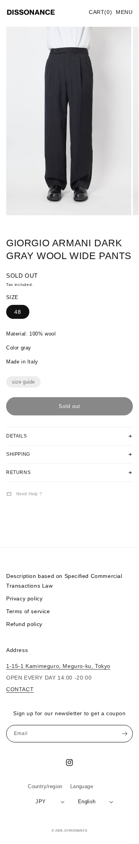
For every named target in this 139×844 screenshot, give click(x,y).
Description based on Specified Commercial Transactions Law (64, 581)
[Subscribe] (124, 733)
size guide (23, 382)
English (87, 801)
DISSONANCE (75, 830)
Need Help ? (24, 493)
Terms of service (28, 611)
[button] (124, 12)
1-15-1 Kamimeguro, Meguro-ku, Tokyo (58, 666)
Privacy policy (24, 598)
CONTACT (20, 689)
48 (17, 312)
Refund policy (24, 624)
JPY (41, 801)
